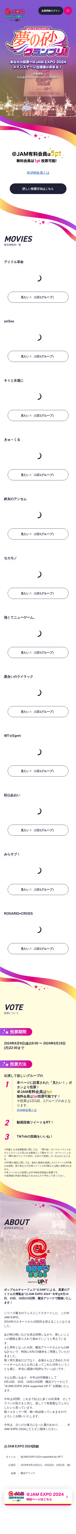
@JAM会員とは (38, 172)
